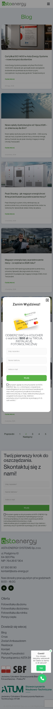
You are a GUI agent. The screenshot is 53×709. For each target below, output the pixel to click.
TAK (41, 668)
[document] (26, 354)
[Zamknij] (50, 650)
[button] (47, 300)
